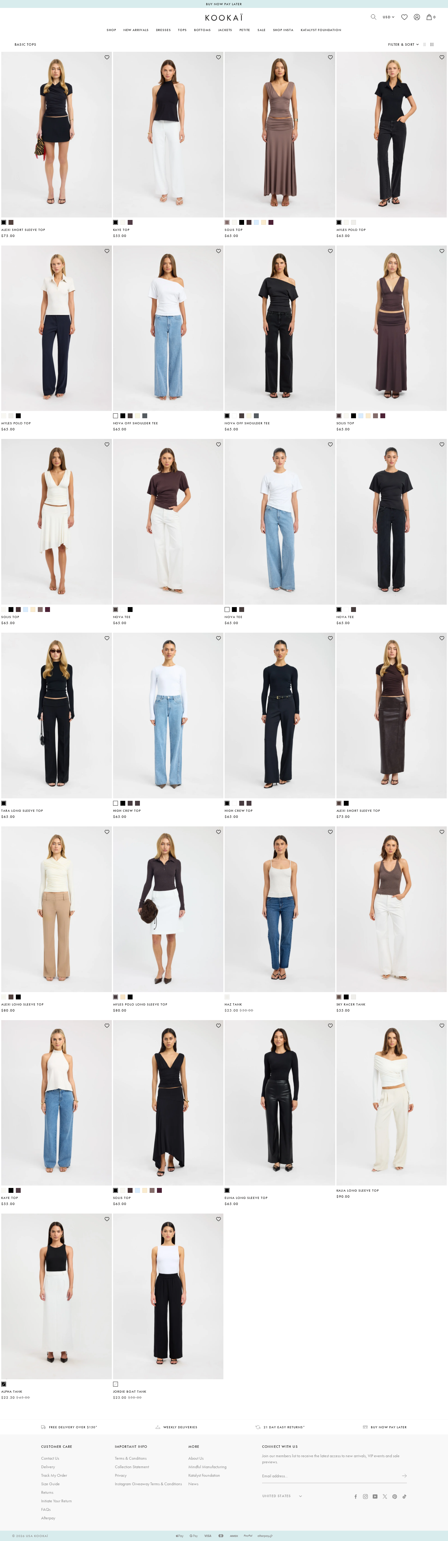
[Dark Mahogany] (249, 222)
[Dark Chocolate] (130, 415)
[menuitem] (136, 30)
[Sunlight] (263, 222)
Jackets (225, 30)
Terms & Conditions (131, 1458)
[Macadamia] (122, 997)
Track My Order (54, 1475)
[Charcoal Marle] (144, 415)
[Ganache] (11, 222)
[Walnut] (227, 222)
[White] (115, 415)
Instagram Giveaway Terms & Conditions (148, 1483)
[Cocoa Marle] (338, 997)
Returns (47, 1492)
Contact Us (50, 1458)
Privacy (120, 1475)
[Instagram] (365, 1496)
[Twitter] (384, 1496)
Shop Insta (283, 30)
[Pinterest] (394, 1496)
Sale (261, 30)
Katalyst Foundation (321, 30)
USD (387, 17)
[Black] (3, 222)
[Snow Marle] (353, 222)
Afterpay (48, 1518)
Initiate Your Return (56, 1501)
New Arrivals (136, 30)
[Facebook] (355, 1496)
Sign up (404, 1476)
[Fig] (270, 222)
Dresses (163, 30)
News (193, 1483)
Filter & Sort (401, 44)
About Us (196, 1458)
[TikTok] (404, 1496)
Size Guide (50, 1483)
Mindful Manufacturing (207, 1466)
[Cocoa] (130, 222)
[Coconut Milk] (122, 222)
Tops (182, 30)
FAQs (46, 1509)
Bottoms (202, 30)
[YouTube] (375, 1496)
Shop (111, 30)
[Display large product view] (425, 44)
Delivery (48, 1466)
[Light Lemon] (137, 415)
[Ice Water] (256, 222)
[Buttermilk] (3, 997)
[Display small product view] (431, 44)
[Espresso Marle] (130, 803)
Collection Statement (132, 1466)
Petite (245, 30)
